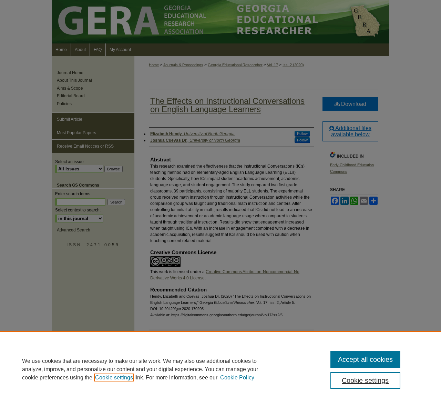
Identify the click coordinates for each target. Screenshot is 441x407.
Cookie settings (114, 377)
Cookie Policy (237, 377)
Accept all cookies (365, 359)
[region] (220, 369)
